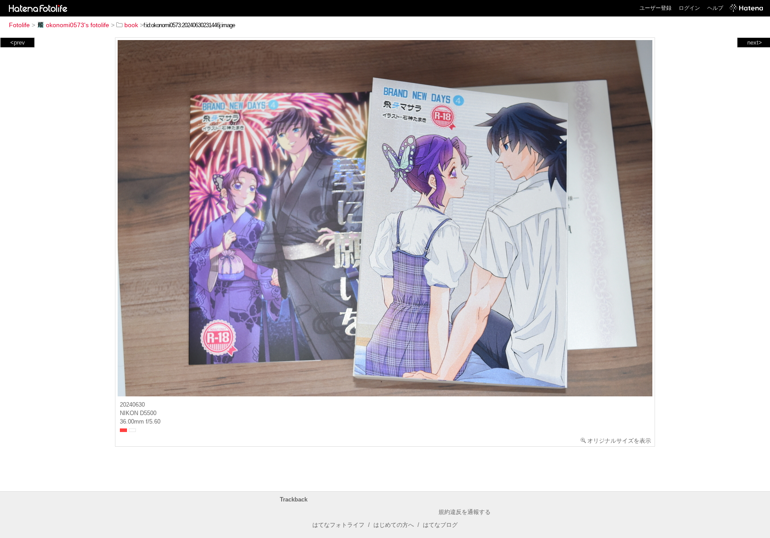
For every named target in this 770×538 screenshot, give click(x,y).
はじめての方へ (393, 525)
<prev (17, 42)
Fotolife (19, 25)
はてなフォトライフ (338, 525)
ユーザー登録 (655, 8)
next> (754, 42)
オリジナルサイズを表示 (619, 440)
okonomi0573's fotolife (77, 25)
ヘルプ (715, 8)
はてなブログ (440, 525)
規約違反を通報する (464, 512)
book (131, 25)
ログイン (689, 8)
